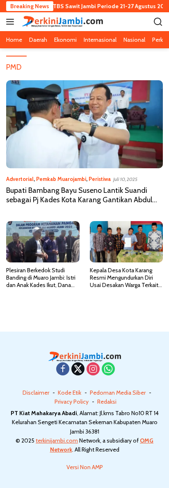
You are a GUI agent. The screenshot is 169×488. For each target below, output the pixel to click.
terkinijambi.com (57, 440)
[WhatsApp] (108, 369)
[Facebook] (62, 369)
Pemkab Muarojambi (61, 179)
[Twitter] (77, 369)
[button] (11, 22)
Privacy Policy (72, 401)
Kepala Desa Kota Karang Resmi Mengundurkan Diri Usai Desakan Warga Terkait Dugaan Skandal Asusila (124, 278)
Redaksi (106, 401)
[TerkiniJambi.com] (61, 21)
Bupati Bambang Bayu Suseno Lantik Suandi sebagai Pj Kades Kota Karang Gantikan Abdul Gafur (79, 200)
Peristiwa (100, 179)
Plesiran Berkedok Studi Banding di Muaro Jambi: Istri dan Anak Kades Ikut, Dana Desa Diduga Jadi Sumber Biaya (40, 278)
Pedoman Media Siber (118, 392)
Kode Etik (69, 392)
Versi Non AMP (84, 467)
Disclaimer (36, 392)
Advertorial (20, 179)
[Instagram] (93, 369)
